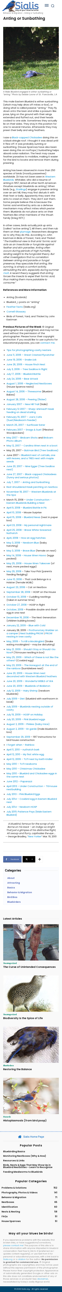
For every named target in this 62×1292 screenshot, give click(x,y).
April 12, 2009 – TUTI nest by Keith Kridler (30, 759)
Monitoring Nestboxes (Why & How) (24, 1156)
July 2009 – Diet (16, 698)
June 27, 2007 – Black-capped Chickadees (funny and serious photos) (31, 476)
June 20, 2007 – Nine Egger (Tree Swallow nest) (31, 468)
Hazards (7, 1116)
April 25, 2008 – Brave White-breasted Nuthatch (29, 531)
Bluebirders (8, 1065)
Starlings (21, 189)
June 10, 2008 (14, 579)
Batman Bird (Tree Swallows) (41, 450)
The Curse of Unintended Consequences (29, 967)
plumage (25, 231)
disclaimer (42, 1278)
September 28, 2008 (18, 592)
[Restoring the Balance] (31, 1045)
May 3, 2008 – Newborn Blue (23, 542)
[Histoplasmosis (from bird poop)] (31, 1096)
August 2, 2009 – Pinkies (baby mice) (28, 724)
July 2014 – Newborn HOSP (22, 806)
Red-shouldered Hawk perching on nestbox (32, 487)
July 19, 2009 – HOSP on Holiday (25, 714)
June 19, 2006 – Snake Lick (21, 359)
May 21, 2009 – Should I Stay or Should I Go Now (31, 651)
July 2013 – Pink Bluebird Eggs (23, 794)
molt (6, 273)
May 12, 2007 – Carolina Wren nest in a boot (32, 445)
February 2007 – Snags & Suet (24, 429)
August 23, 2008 (16, 587)
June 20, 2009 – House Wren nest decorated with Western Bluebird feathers (32, 674)
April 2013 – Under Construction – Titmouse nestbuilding (32, 787)
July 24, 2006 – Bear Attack (22, 378)
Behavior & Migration (12, 13)
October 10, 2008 (16, 596)
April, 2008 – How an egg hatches (26, 538)
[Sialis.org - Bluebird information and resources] (20, 6)
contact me (47, 342)
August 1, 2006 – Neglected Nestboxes (29, 383)
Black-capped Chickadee (27, 137)
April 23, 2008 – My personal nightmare (29, 525)
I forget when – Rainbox (20, 744)
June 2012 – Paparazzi (19, 781)
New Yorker (34, 836)
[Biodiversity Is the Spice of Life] (31, 993)
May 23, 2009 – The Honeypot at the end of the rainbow (32, 667)
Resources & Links (13, 1160)
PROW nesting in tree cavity (29, 635)
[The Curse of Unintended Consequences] (31, 942)
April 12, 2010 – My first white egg (25, 754)
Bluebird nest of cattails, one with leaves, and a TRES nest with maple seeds (31, 458)
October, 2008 (15, 609)
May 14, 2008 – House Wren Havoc (26, 555)
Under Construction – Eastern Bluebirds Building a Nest (29, 501)
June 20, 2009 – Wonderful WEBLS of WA (30, 681)
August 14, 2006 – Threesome (24, 391)
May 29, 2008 (14, 571)
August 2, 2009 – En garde (22, 729)
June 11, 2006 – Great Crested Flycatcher (30, 355)
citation (22, 1259)
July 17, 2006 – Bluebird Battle (24, 374)
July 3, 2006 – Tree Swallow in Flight (27, 369)
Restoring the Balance (17, 1069)
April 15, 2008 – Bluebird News (23, 517)
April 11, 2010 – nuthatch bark (23, 749)
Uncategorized (10, 963)
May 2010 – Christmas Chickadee (26, 768)
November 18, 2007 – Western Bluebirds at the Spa (31, 493)
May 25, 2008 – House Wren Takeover (28, 563)
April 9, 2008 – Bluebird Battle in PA (27, 507)
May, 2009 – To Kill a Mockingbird (25, 641)
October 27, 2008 (17, 604)
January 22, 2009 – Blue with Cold (26, 625)
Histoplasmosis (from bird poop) (25, 1120)
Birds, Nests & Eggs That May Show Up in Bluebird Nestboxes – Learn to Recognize (27, 1166)
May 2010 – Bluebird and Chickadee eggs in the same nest (32, 775)
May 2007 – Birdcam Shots (22, 437)
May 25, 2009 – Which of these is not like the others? (33, 659)
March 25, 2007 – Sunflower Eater (26, 425)
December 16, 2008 (18, 617)
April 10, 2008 (14, 512)
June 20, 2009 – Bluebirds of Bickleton (28, 686)
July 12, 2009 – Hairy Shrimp (22, 690)
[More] (39, 859)
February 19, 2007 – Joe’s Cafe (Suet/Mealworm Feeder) (24, 418)
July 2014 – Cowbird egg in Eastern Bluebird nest (32, 800)
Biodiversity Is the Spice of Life (23, 1018)
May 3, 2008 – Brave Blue (21, 550)
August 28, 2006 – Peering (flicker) (26, 399)
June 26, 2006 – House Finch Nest (26, 364)
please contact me (13, 1245)
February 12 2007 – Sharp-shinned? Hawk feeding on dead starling (30, 410)
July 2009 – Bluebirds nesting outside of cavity (30, 708)
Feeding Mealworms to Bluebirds (23, 1171)
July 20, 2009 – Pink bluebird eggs (26, 719)
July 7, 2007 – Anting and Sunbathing (28, 482)
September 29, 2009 (18, 736)
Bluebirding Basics (14, 1151)
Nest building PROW (31, 633)
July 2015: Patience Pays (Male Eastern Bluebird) (29, 813)
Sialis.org (7, 1259)
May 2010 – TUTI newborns (22, 764)
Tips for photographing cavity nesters (29, 350)
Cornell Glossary (16, 311)
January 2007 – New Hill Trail (23, 404)
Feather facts (15, 306)
